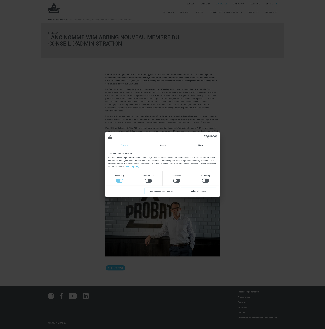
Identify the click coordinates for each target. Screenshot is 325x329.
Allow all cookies (198, 191)
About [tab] (200, 145)
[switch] (148, 181)
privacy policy (132, 167)
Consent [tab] (124, 145)
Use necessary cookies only (162, 191)
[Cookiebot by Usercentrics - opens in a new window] (206, 137)
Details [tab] (162, 145)
